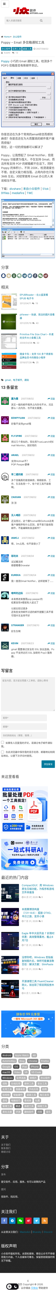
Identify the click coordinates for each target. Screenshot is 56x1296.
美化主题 (7, 1111)
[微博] (28, 1221)
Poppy (5, 61)
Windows (7, 1077)
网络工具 (42, 1106)
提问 (3, 1189)
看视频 (27, 1100)
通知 (26, 379)
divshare (15, 188)
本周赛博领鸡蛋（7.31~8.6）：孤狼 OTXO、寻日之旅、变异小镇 (37, 913)
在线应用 (15, 1083)
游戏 (4, 1100)
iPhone (35, 1066)
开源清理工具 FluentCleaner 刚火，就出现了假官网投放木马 (38, 985)
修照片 (33, 1077)
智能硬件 (18, 1094)
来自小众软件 (31, 188)
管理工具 (7, 1106)
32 (38, 342)
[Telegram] (12, 1221)
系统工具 (29, 1106)
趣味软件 (29, 1111)
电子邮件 (17, 379)
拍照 (44, 1089)
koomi (7, 52)
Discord (48, 1231)
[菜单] (5, 3)
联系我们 (5, 1148)
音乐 (48, 1111)
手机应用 (33, 1089)
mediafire (18, 193)
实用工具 (16, 48)
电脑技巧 (15, 1100)
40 (37, 323)
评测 (18, 1111)
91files (5, 193)
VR (26, 1072)
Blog (21, 1060)
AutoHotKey (9, 1060)
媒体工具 (29, 1083)
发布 (3, 1174)
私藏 (37, 1100)
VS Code (36, 1072)
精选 (18, 1106)
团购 (4, 1083)
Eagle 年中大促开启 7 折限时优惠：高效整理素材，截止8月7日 (38, 937)
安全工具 (42, 1083)
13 (17, 52)
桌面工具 (27, 48)
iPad (24, 1066)
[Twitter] (36, 1221)
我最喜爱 (20, 1089)
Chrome (32, 1060)
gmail (8, 379)
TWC (30, 193)
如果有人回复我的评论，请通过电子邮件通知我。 (26, 744)
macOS (6, 1072)
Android (6, 1055)
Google (6, 1066)
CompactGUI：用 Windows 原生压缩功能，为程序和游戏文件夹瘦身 (38, 889)
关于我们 (5, 1144)
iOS (16, 1066)
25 (37, 362)
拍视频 (5, 1094)
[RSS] (45, 1221)
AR (34, 1055)
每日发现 (44, 1094)
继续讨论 (5, 1151)
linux (45, 1066)
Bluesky (37, 1231)
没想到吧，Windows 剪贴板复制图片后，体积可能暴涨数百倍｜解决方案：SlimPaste (38, 961)
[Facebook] (4, 1221)
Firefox (45, 1060)
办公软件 (6, 48)
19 (36, 303)
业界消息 (21, 1077)
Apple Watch (22, 1055)
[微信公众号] (20, 1221)
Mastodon (25, 1231)
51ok (45, 188)
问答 (39, 1111)
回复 (52, 398)
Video (17, 1072)
